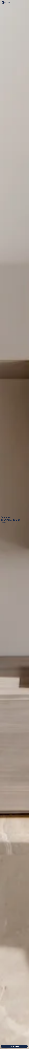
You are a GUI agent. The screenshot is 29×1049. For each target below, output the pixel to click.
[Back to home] (5, 2)
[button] (27, 2)
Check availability (14, 1046)
